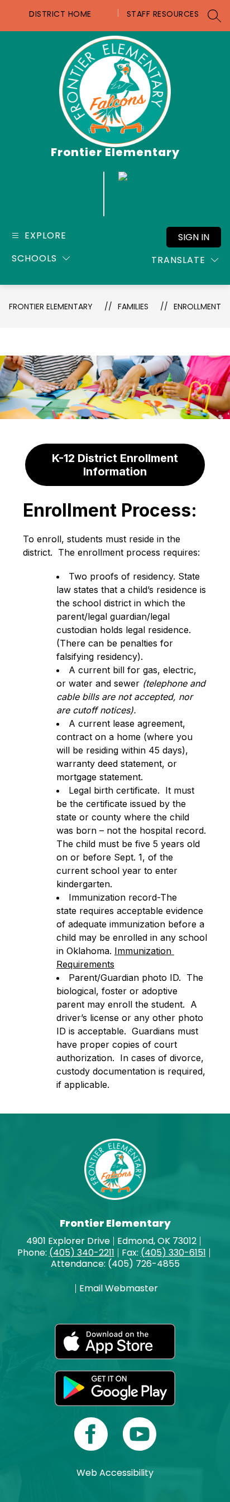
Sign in (193, 237)
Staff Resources (163, 14)
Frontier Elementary (51, 306)
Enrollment (197, 306)
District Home (60, 14)
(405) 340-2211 (81, 1252)
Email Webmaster (118, 1288)
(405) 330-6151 (173, 1252)
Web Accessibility (115, 1472)
